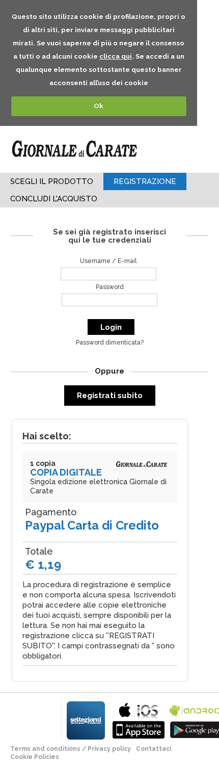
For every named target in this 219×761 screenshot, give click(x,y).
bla (139, 719)
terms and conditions (45, 748)
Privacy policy (109, 748)
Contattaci (153, 748)
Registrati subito (110, 395)
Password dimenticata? (110, 342)
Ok (98, 106)
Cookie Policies (34, 756)
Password (110, 287)
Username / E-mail (108, 261)
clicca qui (115, 56)
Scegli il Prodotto (51, 181)
